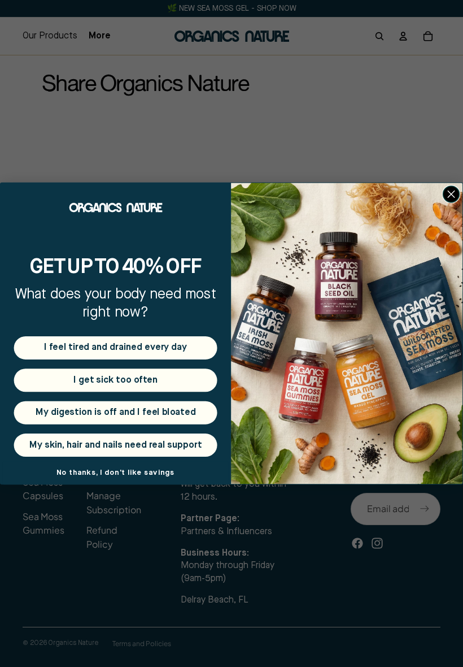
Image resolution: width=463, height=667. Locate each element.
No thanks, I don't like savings (115, 473)
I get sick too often (115, 380)
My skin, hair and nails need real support (115, 444)
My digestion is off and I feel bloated (116, 412)
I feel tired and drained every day (115, 347)
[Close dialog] (451, 194)
